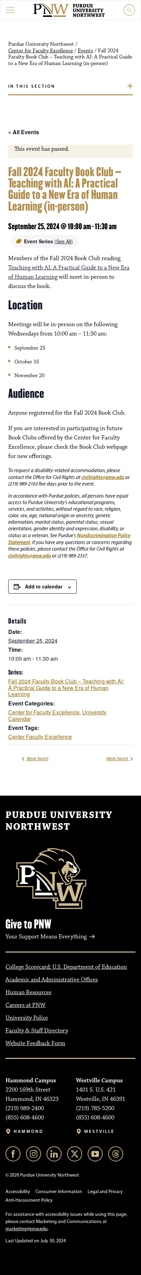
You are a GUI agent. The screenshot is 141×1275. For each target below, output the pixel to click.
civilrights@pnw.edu (102, 477)
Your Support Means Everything (46, 937)
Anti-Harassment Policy (29, 1200)
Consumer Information (59, 1191)
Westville (99, 1131)
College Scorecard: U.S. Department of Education (66, 967)
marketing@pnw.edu (26, 1229)
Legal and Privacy (105, 1191)
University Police (26, 1018)
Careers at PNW (25, 1005)
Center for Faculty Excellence (40, 51)
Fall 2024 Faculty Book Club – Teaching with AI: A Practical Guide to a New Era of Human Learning (66, 687)
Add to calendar (43, 586)
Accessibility (17, 1191)
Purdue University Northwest (58, 821)
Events (85, 51)
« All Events (23, 132)
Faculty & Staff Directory (36, 1030)
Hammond (28, 1131)
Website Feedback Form (35, 1043)
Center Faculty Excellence (40, 737)
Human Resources (28, 992)
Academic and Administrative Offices (51, 980)
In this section (31, 86)
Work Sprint (37, 758)
